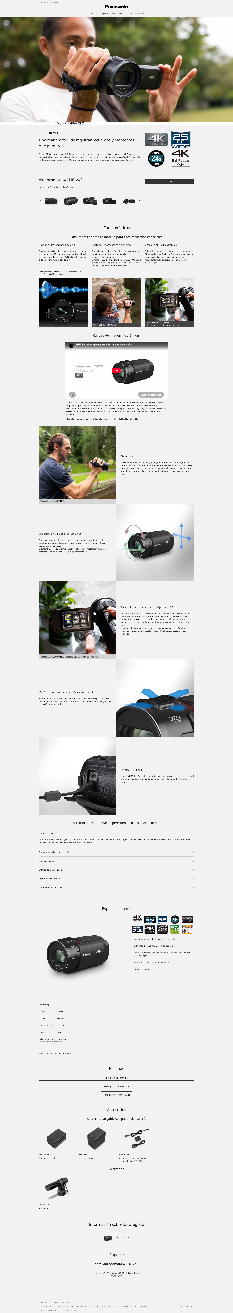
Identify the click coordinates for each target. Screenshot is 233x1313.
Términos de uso (81, 1306)
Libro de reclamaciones (122, 1306)
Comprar (169, 181)
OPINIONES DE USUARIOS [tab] (117, 1078)
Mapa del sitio (94, 1306)
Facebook (44, 1302)
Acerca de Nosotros (48, 1306)
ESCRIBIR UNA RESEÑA (115, 1095)
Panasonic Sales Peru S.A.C (50, 2)
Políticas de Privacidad (65, 1306)
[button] (51, 201)
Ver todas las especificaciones (55, 1053)
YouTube (54, 1302)
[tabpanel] (116, 1092)
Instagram (64, 1302)
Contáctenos (106, 1306)
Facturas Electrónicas (142, 1306)
